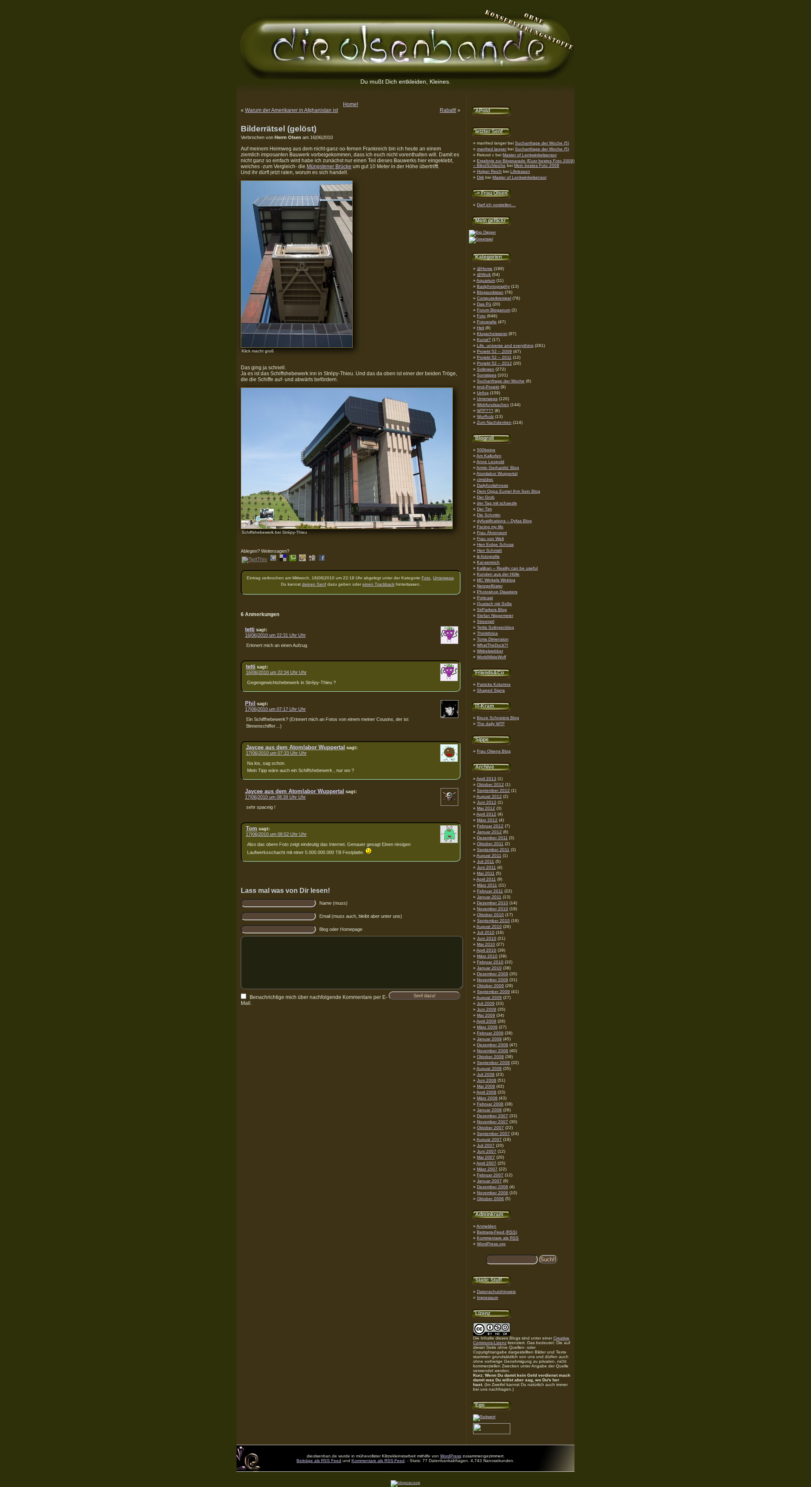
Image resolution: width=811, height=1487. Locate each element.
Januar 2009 (489, 1039)
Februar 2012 (490, 826)
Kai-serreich (488, 562)
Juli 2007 (486, 1145)
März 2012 (487, 820)
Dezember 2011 (492, 837)
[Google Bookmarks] (273, 559)
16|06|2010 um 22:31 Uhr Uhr (275, 635)
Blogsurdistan (490, 292)
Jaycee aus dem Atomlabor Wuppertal (295, 747)
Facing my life (490, 526)
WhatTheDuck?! (492, 645)
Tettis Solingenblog (495, 627)
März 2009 (487, 1027)
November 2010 (492, 908)
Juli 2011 (485, 861)
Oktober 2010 (490, 914)
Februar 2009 (490, 1033)
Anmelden (486, 1226)
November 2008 (492, 1050)
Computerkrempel (494, 298)
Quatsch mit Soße (494, 603)
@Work (484, 274)
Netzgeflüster (490, 586)
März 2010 (487, 956)
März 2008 (487, 1098)
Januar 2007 (489, 1181)
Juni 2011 (486, 867)
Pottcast (485, 597)
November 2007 (492, 1121)
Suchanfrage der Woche (501, 381)
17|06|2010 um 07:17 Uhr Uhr (275, 709)
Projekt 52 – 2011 (494, 357)
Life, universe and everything (505, 345)
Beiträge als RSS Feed (319, 1460)
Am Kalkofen (488, 455)
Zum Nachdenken (494, 422)
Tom (251, 828)
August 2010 (489, 926)
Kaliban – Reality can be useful (507, 568)
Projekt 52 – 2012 (494, 363)
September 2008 (493, 1062)
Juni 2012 (486, 802)
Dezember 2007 (492, 1115)
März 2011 (487, 885)
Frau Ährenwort (492, 532)
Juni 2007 (486, 1151)
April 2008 (486, 1092)
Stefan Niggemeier (495, 615)
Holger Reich (489, 171)
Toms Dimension (493, 639)
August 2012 (489, 796)
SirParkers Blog (492, 609)
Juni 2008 (486, 1080)
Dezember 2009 (492, 973)
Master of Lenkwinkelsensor (530, 155)
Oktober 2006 (490, 1198)
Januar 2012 (489, 831)
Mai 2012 (486, 808)
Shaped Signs (491, 690)
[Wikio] (302, 559)
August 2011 (488, 855)
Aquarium (485, 280)
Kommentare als (498, 1238)
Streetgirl (485, 621)
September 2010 (493, 920)
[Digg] (312, 559)
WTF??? (485, 410)
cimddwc (485, 479)
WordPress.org (491, 1243)
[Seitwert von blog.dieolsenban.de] (484, 1416)
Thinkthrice (487, 633)
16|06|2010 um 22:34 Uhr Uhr (276, 672)
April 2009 (486, 1021)
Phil (250, 703)
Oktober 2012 (490, 784)
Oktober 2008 (490, 1056)
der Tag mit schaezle (497, 503)
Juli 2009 (486, 1003)
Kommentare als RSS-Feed (378, 1460)
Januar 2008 (489, 1110)
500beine (486, 449)
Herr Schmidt (489, 550)
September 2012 (493, 790)
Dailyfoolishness (492, 485)
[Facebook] (321, 559)
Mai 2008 (486, 1086)
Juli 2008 (486, 1074)
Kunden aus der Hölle (498, 574)
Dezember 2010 (492, 902)
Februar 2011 (490, 891)
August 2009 (489, 997)
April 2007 (486, 1163)
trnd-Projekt (488, 387)
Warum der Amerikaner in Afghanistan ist (291, 110)
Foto (481, 316)
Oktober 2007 (490, 1127)
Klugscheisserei (492, 333)
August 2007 (489, 1139)
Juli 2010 (486, 932)
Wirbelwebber (490, 651)
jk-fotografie (488, 556)
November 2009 (492, 979)
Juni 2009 (486, 1009)
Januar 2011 (489, 897)
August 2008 (489, 1068)
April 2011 (486, 879)
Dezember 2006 (492, 1186)
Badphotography (493, 286)
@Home (485, 268)
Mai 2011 (486, 873)
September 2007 (493, 1133)
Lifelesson (520, 171)
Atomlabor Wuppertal (496, 473)
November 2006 (492, 1192)
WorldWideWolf (491, 657)
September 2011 (493, 849)
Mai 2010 (486, 944)
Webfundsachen (493, 404)
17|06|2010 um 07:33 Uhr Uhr (276, 753)
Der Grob (486, 497)
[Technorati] (292, 559)
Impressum (487, 1297)
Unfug (483, 392)
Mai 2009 (486, 1015)
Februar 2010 (490, 962)
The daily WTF (491, 723)
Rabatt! (448, 110)
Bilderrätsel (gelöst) (278, 128)
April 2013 (486, 778)
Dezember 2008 (492, 1044)
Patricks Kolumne (494, 684)
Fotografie (487, 321)
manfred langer (491, 149)
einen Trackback (378, 584)
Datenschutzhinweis (496, 1291)
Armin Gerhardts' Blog (497, 467)
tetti (250, 629)
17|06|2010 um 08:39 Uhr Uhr (275, 796)
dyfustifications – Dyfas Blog (504, 520)
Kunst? (484, 339)
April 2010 (486, 950)
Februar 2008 (490, 1104)
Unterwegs (487, 398)
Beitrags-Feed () (497, 1232)
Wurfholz (485, 416)
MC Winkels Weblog (496, 580)
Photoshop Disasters (497, 591)
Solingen (485, 369)
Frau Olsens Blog (494, 751)
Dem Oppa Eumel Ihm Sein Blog (508, 491)
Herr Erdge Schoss (495, 544)
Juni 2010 (486, 938)
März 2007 (487, 1169)
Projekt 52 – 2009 (494, 351)
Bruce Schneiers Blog (498, 717)
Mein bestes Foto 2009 (536, 165)
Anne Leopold (490, 461)
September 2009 (493, 991)
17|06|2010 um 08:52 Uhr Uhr (276, 834)
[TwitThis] (254, 559)
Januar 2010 (489, 968)
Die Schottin (489, 515)
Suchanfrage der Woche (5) (542, 143)
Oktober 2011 (490, 843)
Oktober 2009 (490, 985)
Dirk (480, 177)
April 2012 (486, 814)
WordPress (450, 1456)
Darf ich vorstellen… (496, 204)
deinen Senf (314, 584)
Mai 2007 (486, 1157)
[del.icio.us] (283, 559)
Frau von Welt (490, 538)
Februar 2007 (490, 1175)
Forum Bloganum (493, 310)
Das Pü (484, 304)
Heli (480, 327)
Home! (350, 104)
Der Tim (484, 509)
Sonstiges (486, 375)
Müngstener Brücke (329, 166)
